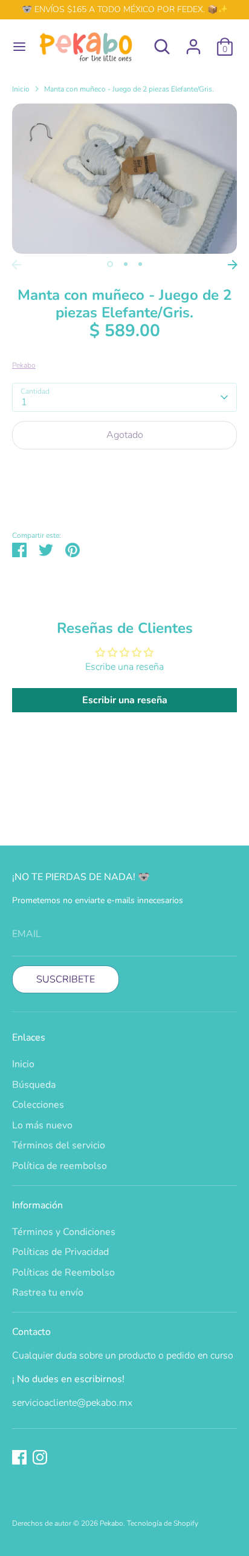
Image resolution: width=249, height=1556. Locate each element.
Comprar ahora (124, 471)
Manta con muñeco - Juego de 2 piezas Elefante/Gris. (129, 89)
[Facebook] (19, 1457)
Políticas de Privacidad (60, 1252)
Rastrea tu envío (47, 1292)
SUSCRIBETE (65, 979)
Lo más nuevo (42, 1125)
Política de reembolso (59, 1166)
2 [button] (126, 264)
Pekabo (24, 365)
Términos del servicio (58, 1145)
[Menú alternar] (15, 47)
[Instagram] (40, 1457)
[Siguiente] (232, 264)
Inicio (21, 89)
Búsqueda (34, 1084)
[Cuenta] (193, 41)
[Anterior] (16, 264)
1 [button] (110, 264)
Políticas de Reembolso (63, 1272)
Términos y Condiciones (63, 1232)
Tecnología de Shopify (162, 1523)
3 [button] (140, 264)
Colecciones (38, 1104)
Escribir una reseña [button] (124, 700)
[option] (124, 179)
